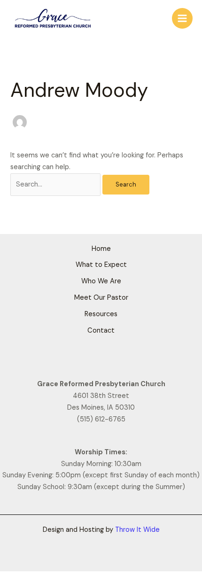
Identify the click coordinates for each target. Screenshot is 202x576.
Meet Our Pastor (101, 297)
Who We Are (101, 281)
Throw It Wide (137, 529)
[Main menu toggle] (182, 18)
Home (101, 248)
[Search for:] (56, 184)
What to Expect (101, 264)
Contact (101, 330)
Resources (101, 314)
